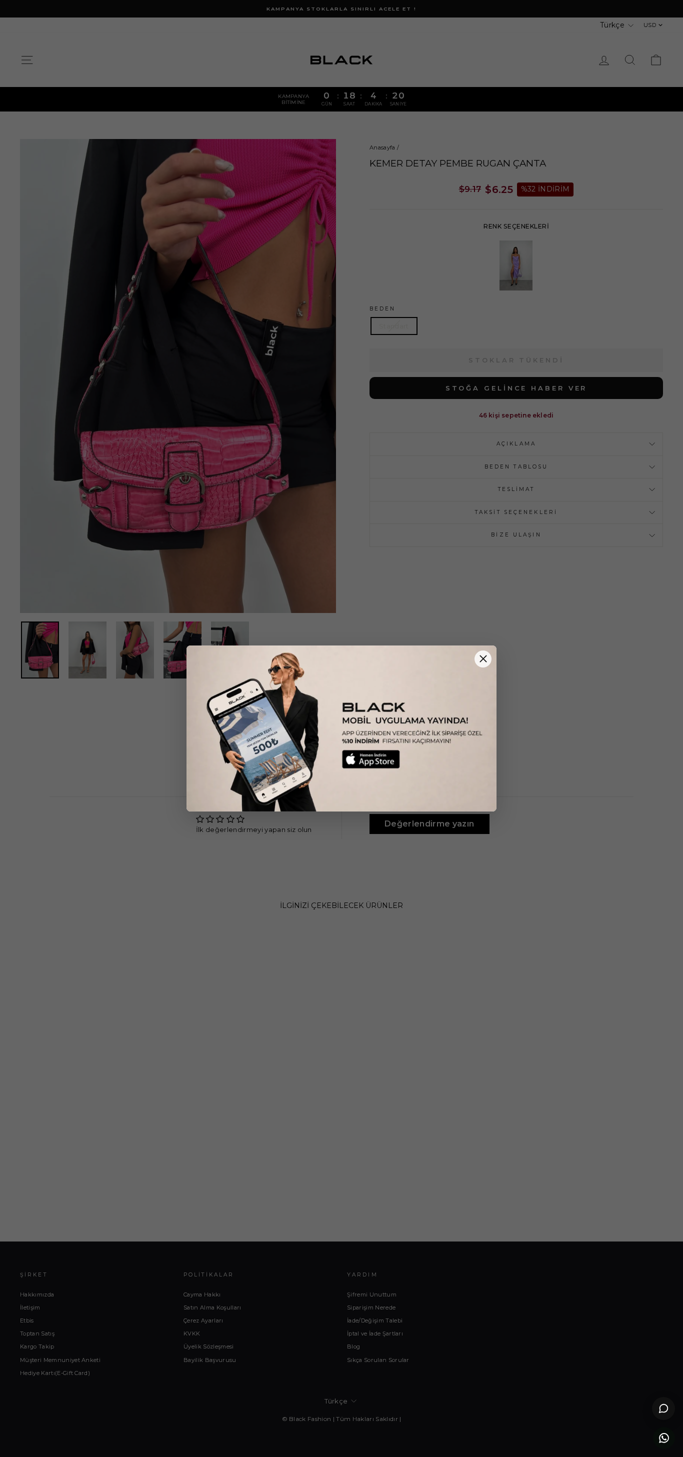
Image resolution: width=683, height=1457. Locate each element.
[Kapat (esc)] (483, 659)
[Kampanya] (341, 729)
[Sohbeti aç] (663, 1408)
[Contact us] (664, 1438)
